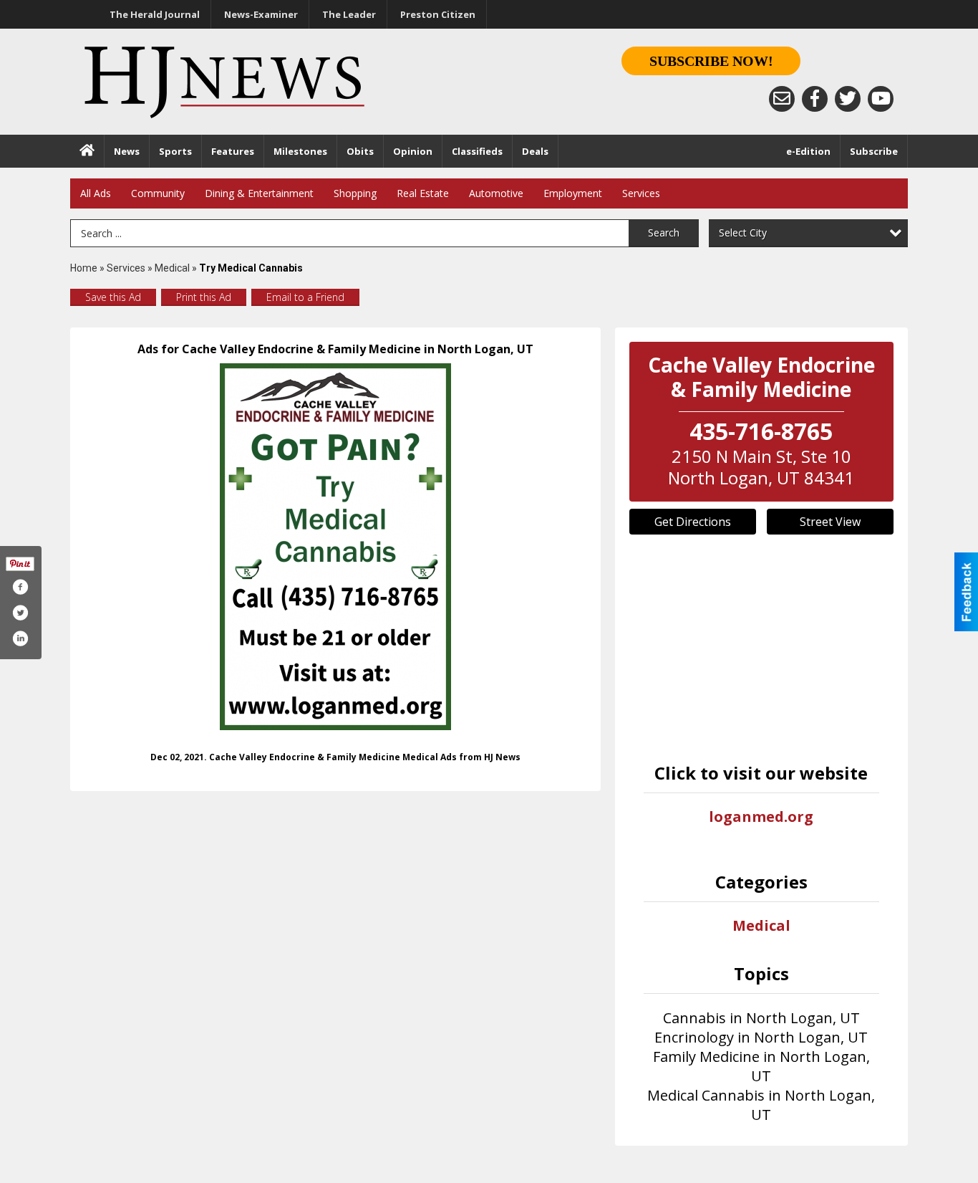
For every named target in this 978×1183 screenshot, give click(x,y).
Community (158, 193)
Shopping (355, 193)
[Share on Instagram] (20, 638)
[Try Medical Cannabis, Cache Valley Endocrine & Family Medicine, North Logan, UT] (335, 546)
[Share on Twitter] (20, 613)
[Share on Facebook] (20, 587)
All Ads (95, 193)
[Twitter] (848, 99)
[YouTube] (881, 99)
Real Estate (423, 193)
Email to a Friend (305, 297)
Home (83, 268)
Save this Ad (113, 297)
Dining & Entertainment (259, 193)
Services (641, 193)
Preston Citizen (437, 14)
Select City (743, 232)
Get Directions (692, 522)
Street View (830, 522)
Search (663, 232)
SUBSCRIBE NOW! (711, 61)
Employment (572, 193)
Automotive (496, 193)
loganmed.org (761, 816)
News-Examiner (261, 14)
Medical (173, 268)
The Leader (349, 14)
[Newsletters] (782, 99)
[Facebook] (815, 99)
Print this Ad (203, 297)
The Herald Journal (155, 14)
